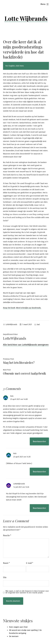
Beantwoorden (39, 441)
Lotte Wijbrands (26, 18)
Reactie (7, 535)
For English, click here (14, 66)
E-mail (29, 563)
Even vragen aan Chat (18, 627)
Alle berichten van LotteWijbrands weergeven (26, 344)
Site (4, 577)
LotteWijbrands (11, 324)
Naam (6, 563)
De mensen (14, 636)
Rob (11, 396)
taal (38, 324)
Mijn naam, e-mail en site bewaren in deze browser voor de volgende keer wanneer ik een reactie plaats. (27, 592)
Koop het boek (9, 308)
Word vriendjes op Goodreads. (28, 308)
